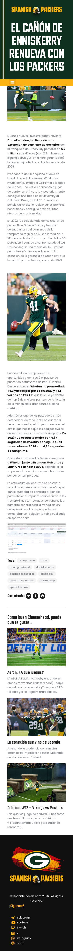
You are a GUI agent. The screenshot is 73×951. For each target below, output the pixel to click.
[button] (12, 82)
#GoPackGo (27, 560)
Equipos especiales (22, 574)
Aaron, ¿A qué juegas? (25, 672)
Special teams (19, 587)
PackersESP (47, 580)
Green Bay (47, 574)
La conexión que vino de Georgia (33, 742)
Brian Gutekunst (20, 567)
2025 (44, 560)
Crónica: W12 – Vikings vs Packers (35, 808)
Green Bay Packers (22, 580)
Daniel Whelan (45, 567)
